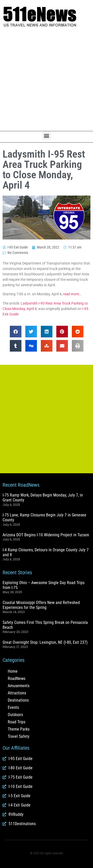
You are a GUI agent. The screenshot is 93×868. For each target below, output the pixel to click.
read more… (72, 294)
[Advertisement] (46, 79)
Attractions (17, 693)
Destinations (18, 700)
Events (13, 707)
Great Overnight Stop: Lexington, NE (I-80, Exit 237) (45, 642)
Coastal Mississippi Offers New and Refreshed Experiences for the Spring (41, 605)
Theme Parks (18, 729)
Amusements (18, 685)
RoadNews (16, 678)
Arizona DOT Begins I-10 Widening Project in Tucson (46, 534)
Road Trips (16, 721)
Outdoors (15, 714)
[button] (46, 135)
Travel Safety (18, 736)
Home (13, 671)
